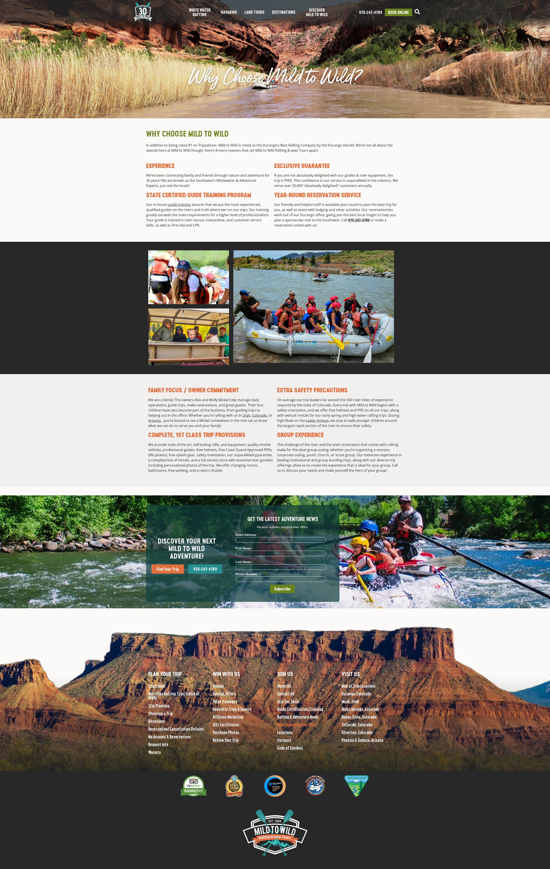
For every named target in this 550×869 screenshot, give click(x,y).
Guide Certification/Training (300, 709)
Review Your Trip (226, 740)
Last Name (244, 562)
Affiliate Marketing (228, 716)
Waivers (154, 752)
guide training (179, 204)
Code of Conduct (290, 747)
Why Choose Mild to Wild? (297, 724)
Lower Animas (317, 420)
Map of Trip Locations (359, 685)
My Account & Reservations (169, 736)
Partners (284, 740)
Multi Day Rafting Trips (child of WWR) (173, 695)
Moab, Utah (350, 701)
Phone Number (246, 574)
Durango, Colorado (356, 693)
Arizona (154, 420)
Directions (156, 721)
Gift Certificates (226, 724)
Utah (246, 415)
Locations (284, 732)
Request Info (158, 744)
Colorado (259, 415)
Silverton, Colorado (357, 732)
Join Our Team (288, 701)
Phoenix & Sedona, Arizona (362, 740)
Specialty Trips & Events (232, 709)
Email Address (247, 534)
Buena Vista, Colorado (359, 716)
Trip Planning (159, 705)
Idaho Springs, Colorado (360, 709)
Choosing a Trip (160, 713)
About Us (284, 685)
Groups (218, 685)
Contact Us (285, 693)
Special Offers (224, 693)
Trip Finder (157, 685)
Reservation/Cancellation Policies (176, 728)
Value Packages (225, 701)
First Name (244, 548)
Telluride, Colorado (357, 724)
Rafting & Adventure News (297, 716)
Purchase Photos (226, 732)
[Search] (417, 11)
